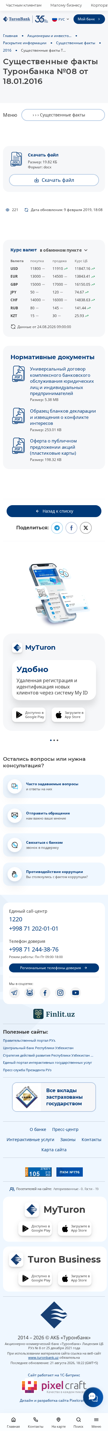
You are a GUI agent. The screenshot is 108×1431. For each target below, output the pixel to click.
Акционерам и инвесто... (49, 35)
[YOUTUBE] (75, 992)
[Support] (93, 1397)
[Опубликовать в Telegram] (57, 528)
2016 (7, 50)
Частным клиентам (23, 5)
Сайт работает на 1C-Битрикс (54, 1375)
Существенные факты (75, 42)
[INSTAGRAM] (60, 992)
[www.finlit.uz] (54, 1014)
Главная (10, 35)
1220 (15, 919)
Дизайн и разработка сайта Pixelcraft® (54, 1400)
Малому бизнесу (66, 5)
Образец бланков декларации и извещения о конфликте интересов (63, 417)
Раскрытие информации (24, 42)
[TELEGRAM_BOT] (29, 992)
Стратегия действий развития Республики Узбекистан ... (48, 1055)
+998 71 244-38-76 (33, 949)
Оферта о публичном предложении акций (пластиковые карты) (53, 447)
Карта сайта (54, 1149)
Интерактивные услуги (30, 1139)
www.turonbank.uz (43, 1357)
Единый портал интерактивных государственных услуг (47, 1062)
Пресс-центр (65, 1129)
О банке (38, 1129)
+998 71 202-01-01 (33, 928)
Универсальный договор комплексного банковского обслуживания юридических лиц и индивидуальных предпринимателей (62, 381)
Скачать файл (43, 155)
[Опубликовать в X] (86, 528)
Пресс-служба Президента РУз (27, 1070)
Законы (68, 1139)
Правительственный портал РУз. (29, 1040)
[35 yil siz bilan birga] (25, 19)
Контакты (91, 1139)
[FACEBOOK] (45, 992)
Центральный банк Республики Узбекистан (38, 1048)
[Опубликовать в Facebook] (71, 528)
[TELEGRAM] (14, 992)
